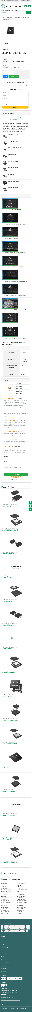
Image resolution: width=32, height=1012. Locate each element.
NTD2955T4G (20, 897)
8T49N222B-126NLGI (9, 863)
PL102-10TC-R (6, 696)
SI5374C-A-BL (6, 768)
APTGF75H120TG (21, 893)
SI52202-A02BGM (13, 141)
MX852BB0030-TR (8, 815)
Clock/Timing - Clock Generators (21, 17)
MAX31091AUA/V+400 (9, 720)
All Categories (4, 959)
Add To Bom (14, 76)
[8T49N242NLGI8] (16, 638)
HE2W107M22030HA (22, 889)
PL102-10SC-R (6, 625)
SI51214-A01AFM (13, 188)
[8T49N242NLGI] (16, 567)
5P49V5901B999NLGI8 (9, 530)
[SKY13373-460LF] (5, 163)
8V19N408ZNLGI (7, 601)
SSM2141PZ (4, 886)
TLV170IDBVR (4, 913)
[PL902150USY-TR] (16, 543)
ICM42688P (4, 883)
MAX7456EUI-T (21, 891)
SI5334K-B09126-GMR (14, 148)
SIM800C (3, 896)
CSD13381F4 (4, 908)
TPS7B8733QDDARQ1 (6, 904)
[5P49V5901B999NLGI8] (16, 519)
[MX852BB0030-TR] (16, 805)
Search (28, 12)
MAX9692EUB (20, 910)
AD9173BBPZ (4, 888)
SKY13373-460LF (13, 161)
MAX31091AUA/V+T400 (9, 791)
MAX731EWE (20, 911)
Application (8, 10)
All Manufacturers (5, 962)
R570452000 (20, 894)
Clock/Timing (9, 17)
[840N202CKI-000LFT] (16, 733)
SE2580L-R (11, 174)
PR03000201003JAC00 (7, 891)
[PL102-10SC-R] (16, 614)
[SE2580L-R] (5, 176)
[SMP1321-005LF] (5, 156)
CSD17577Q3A (4, 899)
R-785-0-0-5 (4, 894)
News (2, 941)
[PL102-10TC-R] (16, 686)
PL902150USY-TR (7, 554)
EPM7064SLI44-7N (6, 893)
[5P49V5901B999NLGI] (16, 662)
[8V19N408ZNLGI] (16, 591)
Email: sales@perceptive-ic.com (9, 990)
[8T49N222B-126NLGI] (16, 852)
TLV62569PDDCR (21, 915)
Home (2, 17)
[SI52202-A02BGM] (5, 143)
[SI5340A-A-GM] (16, 828)
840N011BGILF (6, 506)
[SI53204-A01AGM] (5, 136)
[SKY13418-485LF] (5, 169)
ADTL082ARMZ (5, 911)
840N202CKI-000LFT (9, 744)
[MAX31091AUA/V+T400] (16, 781)
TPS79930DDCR (21, 905)
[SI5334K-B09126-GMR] (5, 149)
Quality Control (4, 944)
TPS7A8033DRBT (21, 900)
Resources (3, 971)
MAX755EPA (4, 897)
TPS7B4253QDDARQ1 (22, 902)
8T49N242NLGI (7, 577)
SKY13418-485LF (13, 168)
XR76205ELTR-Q (5, 910)
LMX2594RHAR (21, 899)
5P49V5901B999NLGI (9, 673)
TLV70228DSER (5, 900)
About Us (3, 939)
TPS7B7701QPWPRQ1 (6, 902)
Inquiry (6, 76)
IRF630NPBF (4, 905)
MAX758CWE (20, 908)
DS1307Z (19, 904)
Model (2, 10)
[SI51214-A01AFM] (5, 189)
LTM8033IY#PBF (21, 886)
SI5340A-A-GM (7, 839)
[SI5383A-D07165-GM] (5, 182)
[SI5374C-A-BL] (16, 757)
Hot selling (3, 956)
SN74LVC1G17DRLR (22, 907)
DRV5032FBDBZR (5, 907)
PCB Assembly (4, 947)
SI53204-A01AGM (13, 134)
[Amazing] (11, 477)
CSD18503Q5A (21, 896)
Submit (16, 107)
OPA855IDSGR (4, 915)
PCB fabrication (5, 950)
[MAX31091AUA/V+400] (16, 709)
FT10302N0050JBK (6, 889)
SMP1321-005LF (12, 154)
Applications (4, 968)
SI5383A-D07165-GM (14, 181)
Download (14, 10)
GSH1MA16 (20, 888)
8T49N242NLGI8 (7, 649)
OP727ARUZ (20, 913)
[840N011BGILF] (16, 496)
